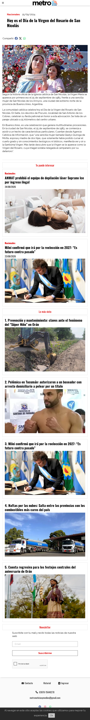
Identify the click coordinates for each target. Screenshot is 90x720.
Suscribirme (45, 653)
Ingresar (65, 683)
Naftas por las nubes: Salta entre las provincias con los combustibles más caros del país (45, 507)
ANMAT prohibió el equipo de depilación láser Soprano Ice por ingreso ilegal (44, 179)
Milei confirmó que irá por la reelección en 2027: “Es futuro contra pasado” (41, 249)
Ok (51, 715)
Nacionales (13, 14)
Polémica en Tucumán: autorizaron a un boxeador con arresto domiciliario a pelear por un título (43, 384)
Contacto (28, 683)
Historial (47, 683)
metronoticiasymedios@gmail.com (45, 697)
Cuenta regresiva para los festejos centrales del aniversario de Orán (40, 569)
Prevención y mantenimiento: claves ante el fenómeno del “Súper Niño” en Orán (43, 322)
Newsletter (45, 627)
